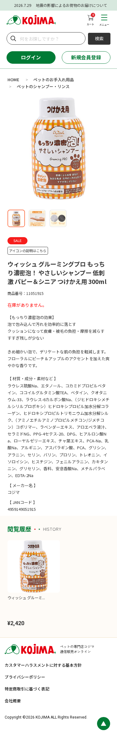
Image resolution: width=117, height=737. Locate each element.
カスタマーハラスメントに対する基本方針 (43, 665)
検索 (99, 38)
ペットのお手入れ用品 (53, 79)
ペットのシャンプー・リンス (43, 86)
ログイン (31, 57)
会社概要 (13, 701)
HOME (13, 79)
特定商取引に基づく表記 (27, 689)
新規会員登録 (86, 57)
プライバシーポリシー (25, 677)
